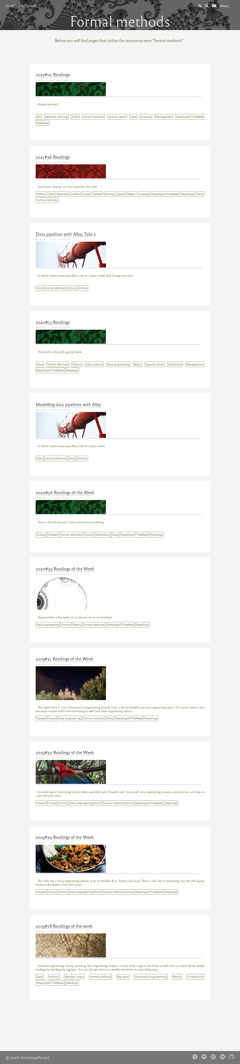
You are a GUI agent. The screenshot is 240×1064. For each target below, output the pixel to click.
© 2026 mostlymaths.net (27, 1057)
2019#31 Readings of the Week (64, 658)
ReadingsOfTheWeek (189, 116)
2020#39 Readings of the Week (65, 568)
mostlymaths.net (21, 5)
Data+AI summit (63, 352)
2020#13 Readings (53, 322)
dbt (39, 116)
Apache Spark (117, 116)
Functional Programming (151, 976)
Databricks (175, 364)
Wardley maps (74, 976)
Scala (75, 116)
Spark (121, 194)
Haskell (97, 194)
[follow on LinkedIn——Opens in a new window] (223, 1057)
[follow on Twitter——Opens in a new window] (205, 1057)
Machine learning (56, 116)
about (224, 5)
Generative (102, 534)
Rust (97, 803)
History (54, 976)
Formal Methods (55, 288)
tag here (71, 969)
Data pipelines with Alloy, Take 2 (66, 234)
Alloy (200, 194)
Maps (131, 194)
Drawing (145, 116)
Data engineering (118, 364)
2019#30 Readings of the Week (65, 752)
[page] (200, 5)
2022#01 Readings (53, 74)
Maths (77, 624)
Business (63, 194)
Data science (94, 364)
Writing (110, 194)
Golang (41, 534)
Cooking (143, 194)
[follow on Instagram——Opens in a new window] (214, 1057)
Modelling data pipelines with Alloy (68, 404)
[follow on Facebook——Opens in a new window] (196, 1057)
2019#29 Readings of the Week (65, 837)
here (155, 969)
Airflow (82, 288)
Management (163, 116)
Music (137, 364)
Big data (122, 976)
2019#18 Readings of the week (64, 926)
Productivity (195, 976)
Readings (43, 123)
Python (41, 194)
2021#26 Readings (53, 157)
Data (133, 116)
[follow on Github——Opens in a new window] (232, 1057)
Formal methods (93, 116)
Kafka (76, 194)
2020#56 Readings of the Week (65, 492)
